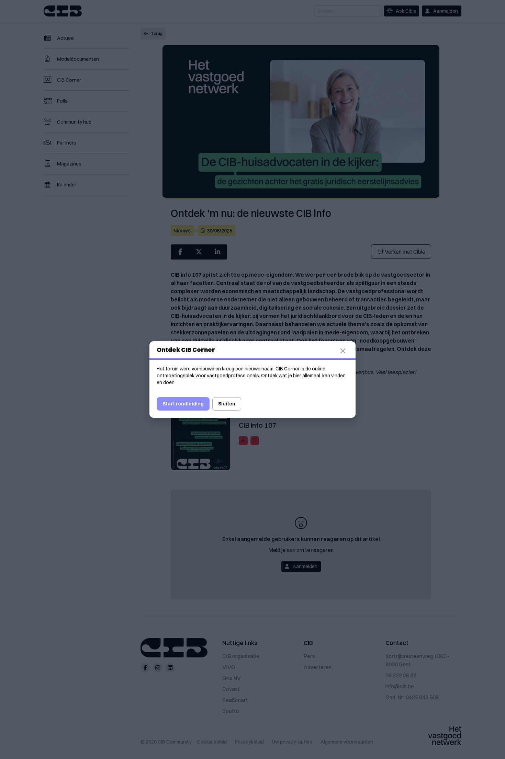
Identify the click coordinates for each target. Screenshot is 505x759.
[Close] (347, 351)
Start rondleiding (183, 404)
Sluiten (226, 404)
